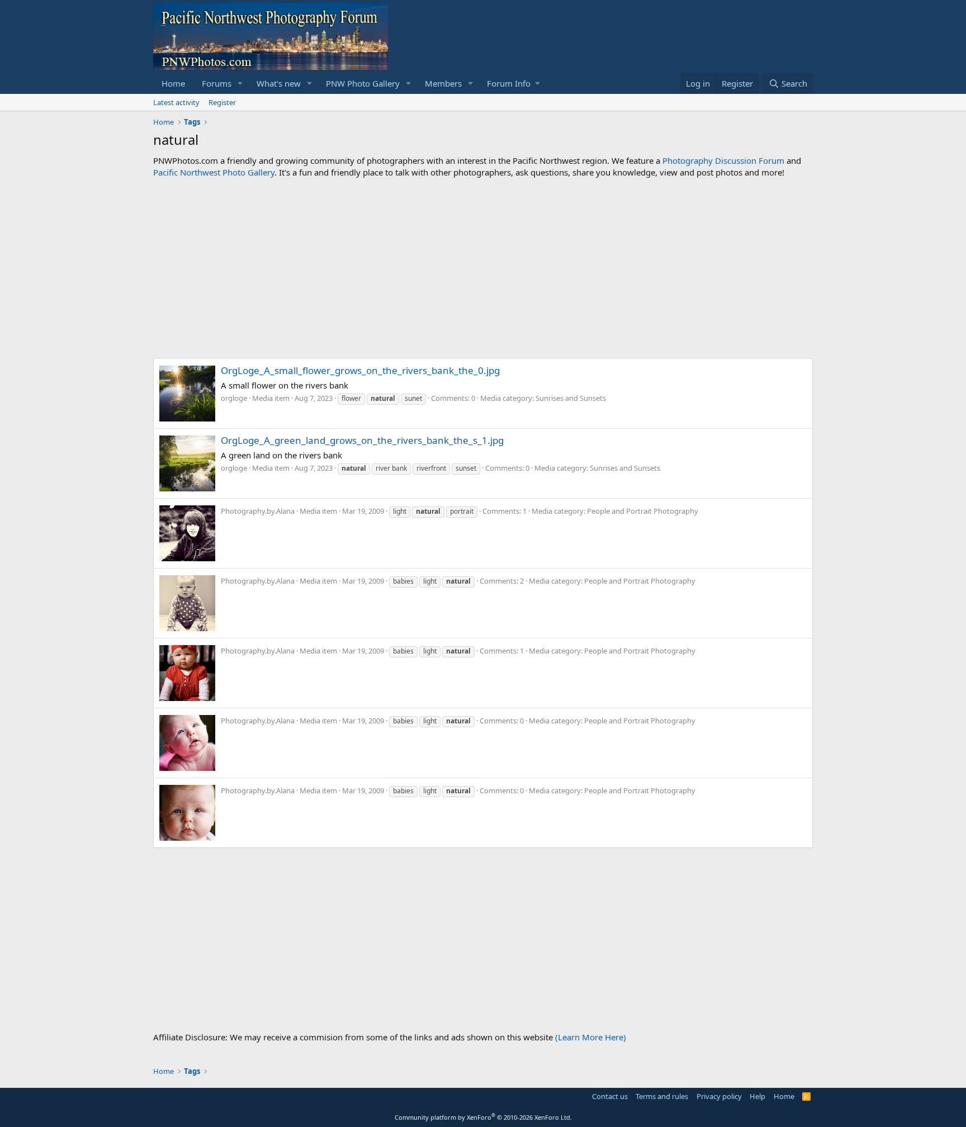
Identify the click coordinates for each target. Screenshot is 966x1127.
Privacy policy (719, 1096)
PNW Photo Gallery (363, 83)
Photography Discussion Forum (723, 160)
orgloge (234, 398)
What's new (279, 83)
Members (443, 83)
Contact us (610, 1096)
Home (173, 83)
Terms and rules (662, 1096)
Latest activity (176, 102)
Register (222, 102)
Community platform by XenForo (483, 1117)
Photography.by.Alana (258, 511)
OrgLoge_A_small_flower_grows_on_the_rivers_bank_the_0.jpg (360, 370)
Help (757, 1096)
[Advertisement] (483, 268)
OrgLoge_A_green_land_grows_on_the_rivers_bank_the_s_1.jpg (362, 440)
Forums (216, 83)
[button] (240, 83)
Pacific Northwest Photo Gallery (213, 172)
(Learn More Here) (590, 1037)
